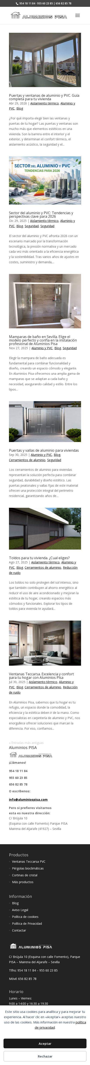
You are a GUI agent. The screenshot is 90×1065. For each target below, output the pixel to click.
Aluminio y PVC (42, 348)
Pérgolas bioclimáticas (28, 868)
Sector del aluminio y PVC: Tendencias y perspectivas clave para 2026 (41, 214)
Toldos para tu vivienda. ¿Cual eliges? (39, 557)
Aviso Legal (20, 910)
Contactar (19, 930)
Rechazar (45, 1056)
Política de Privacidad (27, 923)
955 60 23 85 (18, 778)
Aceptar (45, 1043)
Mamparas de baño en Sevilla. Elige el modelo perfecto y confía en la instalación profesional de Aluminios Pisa (43, 340)
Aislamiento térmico (44, 103)
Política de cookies (25, 917)
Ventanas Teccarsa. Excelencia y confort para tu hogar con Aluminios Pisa (41, 676)
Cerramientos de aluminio (27, 460)
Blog (19, 108)
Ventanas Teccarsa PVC (28, 861)
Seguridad (32, 226)
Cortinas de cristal (24, 875)
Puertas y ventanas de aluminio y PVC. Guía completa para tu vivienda (44, 97)
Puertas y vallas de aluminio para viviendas (44, 450)
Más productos (22, 882)
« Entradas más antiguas (26, 743)
